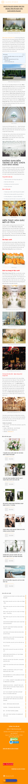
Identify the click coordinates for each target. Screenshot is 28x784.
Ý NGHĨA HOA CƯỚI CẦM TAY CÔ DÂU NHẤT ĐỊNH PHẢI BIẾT (14, 597)
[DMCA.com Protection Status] (14, 739)
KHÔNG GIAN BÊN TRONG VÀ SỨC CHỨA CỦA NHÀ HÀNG (13, 57)
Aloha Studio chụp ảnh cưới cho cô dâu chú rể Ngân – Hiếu (14, 602)
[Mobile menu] (26, 2)
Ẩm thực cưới (7, 60)
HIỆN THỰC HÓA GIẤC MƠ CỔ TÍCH (11, 59)
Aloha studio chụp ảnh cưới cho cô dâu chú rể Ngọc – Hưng (13, 607)
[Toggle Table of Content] (22, 55)
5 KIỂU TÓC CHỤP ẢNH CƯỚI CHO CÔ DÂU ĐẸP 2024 (13, 665)
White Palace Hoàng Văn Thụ (8, 37)
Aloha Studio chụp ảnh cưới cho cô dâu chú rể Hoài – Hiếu (13, 617)
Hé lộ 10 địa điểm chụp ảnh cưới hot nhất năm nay (13, 642)
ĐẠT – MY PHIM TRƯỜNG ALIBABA (10, 710)
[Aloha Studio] (9, 2)
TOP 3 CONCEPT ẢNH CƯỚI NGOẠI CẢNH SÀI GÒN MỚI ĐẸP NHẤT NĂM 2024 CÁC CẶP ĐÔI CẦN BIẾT (13, 699)
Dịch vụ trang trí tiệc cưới (9, 61)
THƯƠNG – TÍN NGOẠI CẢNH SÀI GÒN (11, 707)
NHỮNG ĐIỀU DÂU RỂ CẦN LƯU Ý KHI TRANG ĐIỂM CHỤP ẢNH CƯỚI (13, 655)
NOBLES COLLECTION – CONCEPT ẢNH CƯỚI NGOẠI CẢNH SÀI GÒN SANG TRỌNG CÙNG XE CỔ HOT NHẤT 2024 (13, 687)
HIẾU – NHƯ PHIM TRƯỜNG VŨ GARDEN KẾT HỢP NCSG (13, 715)
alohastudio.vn (11, 431)
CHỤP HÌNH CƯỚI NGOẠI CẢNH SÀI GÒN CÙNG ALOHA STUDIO (13, 633)
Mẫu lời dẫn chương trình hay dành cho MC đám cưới (13, 650)
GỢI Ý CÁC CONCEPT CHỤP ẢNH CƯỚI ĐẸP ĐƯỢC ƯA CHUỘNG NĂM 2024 (12, 692)
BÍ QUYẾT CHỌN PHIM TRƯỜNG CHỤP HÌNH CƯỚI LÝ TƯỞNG (13, 627)
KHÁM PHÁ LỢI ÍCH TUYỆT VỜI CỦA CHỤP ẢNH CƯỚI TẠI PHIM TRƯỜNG (13, 638)
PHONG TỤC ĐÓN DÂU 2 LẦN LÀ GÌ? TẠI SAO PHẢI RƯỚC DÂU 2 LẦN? (13, 670)
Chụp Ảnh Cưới (6, 645)
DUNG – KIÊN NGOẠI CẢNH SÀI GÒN (11, 703)
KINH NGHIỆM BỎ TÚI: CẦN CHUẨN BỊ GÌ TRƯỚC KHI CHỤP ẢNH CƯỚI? (13, 675)
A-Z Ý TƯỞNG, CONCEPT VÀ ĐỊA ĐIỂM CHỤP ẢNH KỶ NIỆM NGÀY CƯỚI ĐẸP (14, 680)
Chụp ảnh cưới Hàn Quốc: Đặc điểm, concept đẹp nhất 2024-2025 (13, 660)
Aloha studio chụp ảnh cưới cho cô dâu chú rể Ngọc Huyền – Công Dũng (13, 612)
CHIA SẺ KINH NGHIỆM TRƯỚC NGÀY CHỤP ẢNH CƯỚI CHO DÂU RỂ (13, 622)
